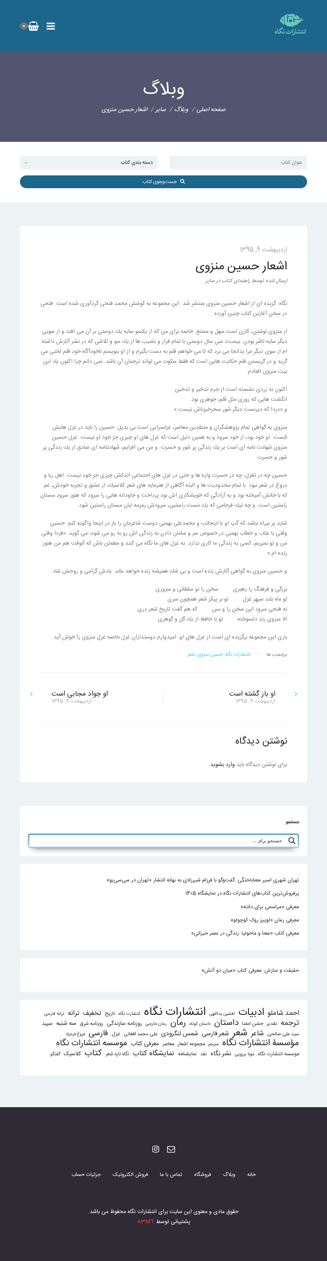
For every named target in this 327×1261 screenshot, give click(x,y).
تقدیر (272, 1024)
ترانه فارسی (54, 1014)
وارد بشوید (222, 765)
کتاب (93, 1053)
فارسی (98, 1033)
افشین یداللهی (222, 1014)
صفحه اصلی (211, 110)
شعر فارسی (215, 1033)
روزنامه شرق (91, 1024)
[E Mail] (171, 1150)
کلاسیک (72, 1054)
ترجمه (290, 1023)
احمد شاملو (283, 1013)
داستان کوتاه (200, 1023)
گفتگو (55, 1054)
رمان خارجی (156, 1024)
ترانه (73, 1013)
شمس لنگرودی (179, 1034)
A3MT (145, 1222)
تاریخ (110, 1014)
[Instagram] (155, 1150)
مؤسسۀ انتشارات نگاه (260, 1043)
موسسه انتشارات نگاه (91, 1043)
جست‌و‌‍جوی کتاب (161, 182)
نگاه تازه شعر (117, 1054)
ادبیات (251, 1012)
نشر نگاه (221, 1053)
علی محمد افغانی (141, 1034)
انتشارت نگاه (129, 1014)
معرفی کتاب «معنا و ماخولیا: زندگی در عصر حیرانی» (245, 933)
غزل (116, 1034)
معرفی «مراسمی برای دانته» (269, 907)
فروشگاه (202, 1174)
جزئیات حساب (86, 1174)
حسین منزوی (210, 654)
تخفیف (92, 1013)
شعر (191, 654)
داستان (226, 1023)
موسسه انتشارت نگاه (278, 1054)
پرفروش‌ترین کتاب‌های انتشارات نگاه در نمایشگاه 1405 (242, 893)
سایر (161, 110)
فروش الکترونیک (130, 1174)
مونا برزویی (244, 1054)
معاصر (168, 1044)
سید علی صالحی (283, 1034)
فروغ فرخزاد (75, 1034)
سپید (47, 1023)
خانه (251, 1174)
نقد (203, 1054)
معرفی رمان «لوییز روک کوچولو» (264, 920)
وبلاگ (229, 1174)
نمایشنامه (187, 1054)
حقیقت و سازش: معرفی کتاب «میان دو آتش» (250, 970)
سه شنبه (66, 1023)
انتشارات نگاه (237, 654)
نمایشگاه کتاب (153, 1053)
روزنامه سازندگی (124, 1023)
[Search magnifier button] (291, 840)
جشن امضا (252, 1024)
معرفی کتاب (145, 1043)
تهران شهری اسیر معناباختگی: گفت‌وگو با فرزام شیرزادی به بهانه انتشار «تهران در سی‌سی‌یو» (202, 880)
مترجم (214, 1044)
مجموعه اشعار (191, 1044)
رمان (178, 1023)
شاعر (257, 1033)
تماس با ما (171, 1174)
